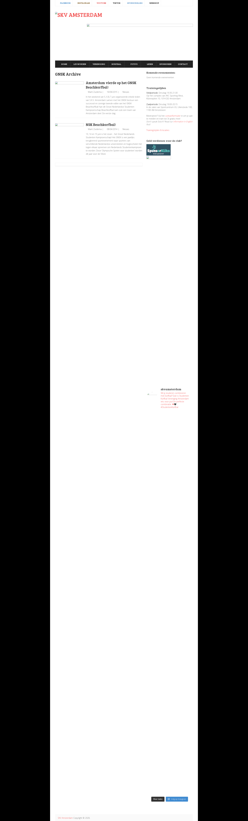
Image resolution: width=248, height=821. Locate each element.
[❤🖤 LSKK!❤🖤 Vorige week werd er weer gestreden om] (181, 686)
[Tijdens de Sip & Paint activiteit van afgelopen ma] (157, 589)
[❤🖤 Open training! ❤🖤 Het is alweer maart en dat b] (181, 606)
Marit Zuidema (95, 92)
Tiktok (116, 3)
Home (64, 64)
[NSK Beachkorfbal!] (69, 137)
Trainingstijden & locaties (157, 130)
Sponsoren (165, 64)
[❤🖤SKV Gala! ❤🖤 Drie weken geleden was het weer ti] (181, 545)
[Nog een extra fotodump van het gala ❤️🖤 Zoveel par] (157, 527)
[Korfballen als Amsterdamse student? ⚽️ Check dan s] (181, 425)
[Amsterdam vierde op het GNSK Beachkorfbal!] (69, 95)
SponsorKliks (135, 3)
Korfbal (116, 64)
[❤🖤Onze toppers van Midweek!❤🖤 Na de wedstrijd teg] (157, 747)
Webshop (154, 3)
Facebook (65, 3)
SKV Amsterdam (65, 818)
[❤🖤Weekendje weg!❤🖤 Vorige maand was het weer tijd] (157, 663)
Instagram (83, 3)
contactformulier (173, 115)
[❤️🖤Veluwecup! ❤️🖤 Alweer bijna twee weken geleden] (181, 764)
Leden (149, 64)
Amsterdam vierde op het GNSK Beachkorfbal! (111, 85)
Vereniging (99, 64)
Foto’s (133, 64)
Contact (183, 64)
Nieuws (126, 92)
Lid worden (79, 64)
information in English (182, 121)
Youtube (101, 3)
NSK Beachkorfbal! (101, 124)
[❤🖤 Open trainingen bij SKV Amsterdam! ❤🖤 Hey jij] (157, 465)
